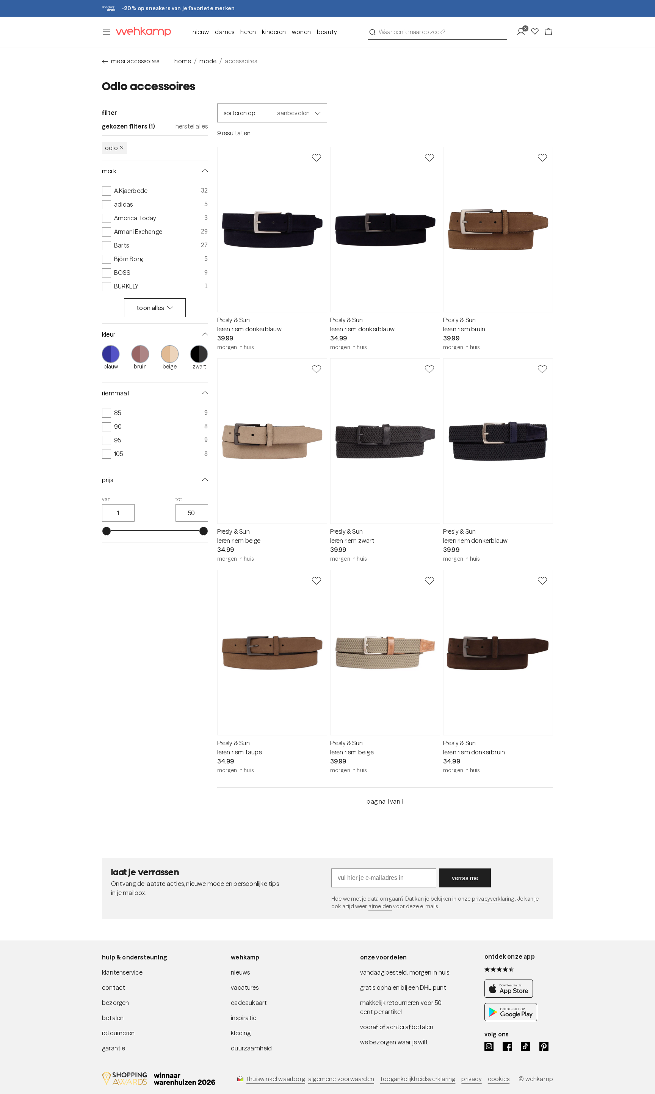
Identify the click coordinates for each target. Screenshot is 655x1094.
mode (207, 61)
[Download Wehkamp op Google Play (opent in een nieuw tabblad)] (510, 1019)
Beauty (327, 32)
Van (106, 499)
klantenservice (122, 972)
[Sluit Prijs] (203, 479)
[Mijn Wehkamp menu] (523, 31)
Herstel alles (192, 126)
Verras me (465, 878)
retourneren (118, 1033)
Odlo (111, 148)
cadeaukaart (249, 1002)
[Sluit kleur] (203, 334)
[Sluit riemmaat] (203, 393)
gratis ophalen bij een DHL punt (403, 987)
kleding (241, 1033)
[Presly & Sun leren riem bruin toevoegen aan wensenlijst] (542, 157)
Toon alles (150, 308)
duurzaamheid (251, 1048)
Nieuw (201, 32)
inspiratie (243, 1018)
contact (113, 987)
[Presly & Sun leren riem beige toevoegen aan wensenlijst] (316, 368)
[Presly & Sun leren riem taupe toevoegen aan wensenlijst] (316, 580)
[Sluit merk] (203, 171)
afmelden (380, 906)
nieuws (240, 972)
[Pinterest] (543, 1046)
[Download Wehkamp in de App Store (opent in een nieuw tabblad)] (510, 995)
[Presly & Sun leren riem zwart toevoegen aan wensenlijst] (429, 368)
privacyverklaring (493, 898)
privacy (471, 1079)
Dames (224, 32)
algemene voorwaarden (341, 1079)
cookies (498, 1079)
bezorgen (115, 1002)
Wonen (301, 32)
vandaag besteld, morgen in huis (405, 972)
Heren (248, 32)
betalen (113, 1018)
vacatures (245, 987)
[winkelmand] (548, 31)
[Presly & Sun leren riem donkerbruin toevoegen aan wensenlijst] (542, 580)
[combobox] (437, 32)
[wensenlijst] (537, 31)
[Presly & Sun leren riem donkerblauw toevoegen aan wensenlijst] (316, 157)
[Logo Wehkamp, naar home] (141, 32)
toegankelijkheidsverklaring (417, 1079)
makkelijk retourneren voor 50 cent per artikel (401, 1007)
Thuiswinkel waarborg (275, 1079)
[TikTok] (525, 1046)
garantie (113, 1048)
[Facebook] (507, 1046)
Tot (179, 499)
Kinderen (274, 32)
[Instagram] (489, 1046)
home (182, 61)
